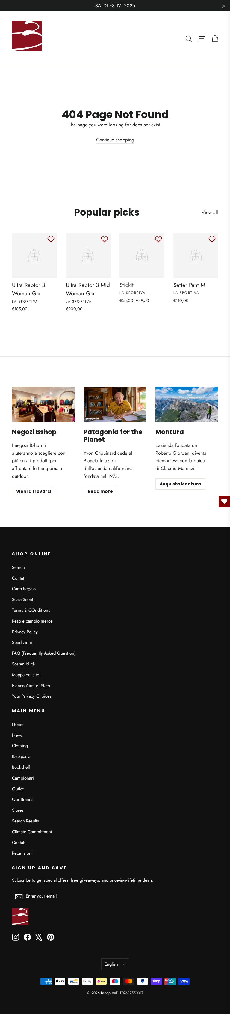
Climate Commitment (32, 831)
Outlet (18, 789)
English (111, 964)
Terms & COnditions (31, 610)
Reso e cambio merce (32, 621)
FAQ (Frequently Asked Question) (44, 653)
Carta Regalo (24, 588)
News (17, 735)
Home (18, 724)
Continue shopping (115, 139)
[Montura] (186, 404)
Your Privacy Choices (32, 696)
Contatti (19, 578)
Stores (18, 810)
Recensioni (22, 853)
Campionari (23, 778)
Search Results (25, 821)
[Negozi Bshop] (43, 404)
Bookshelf (21, 767)
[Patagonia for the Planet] (115, 404)
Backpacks (21, 756)
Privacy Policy (25, 632)
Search (18, 567)
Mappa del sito (25, 674)
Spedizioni (22, 642)
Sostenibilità (23, 664)
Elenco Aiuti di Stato (31, 685)
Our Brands (22, 799)
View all (210, 212)
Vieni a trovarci (33, 491)
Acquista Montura (180, 484)
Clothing (20, 745)
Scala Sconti (23, 599)
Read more (100, 491)
